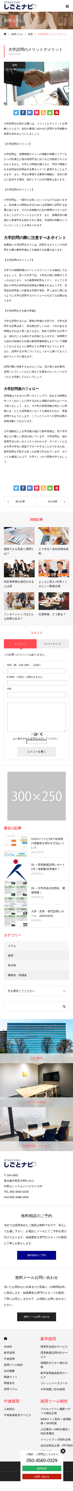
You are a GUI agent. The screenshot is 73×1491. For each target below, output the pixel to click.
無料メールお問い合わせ (36, 1316)
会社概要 (9, 1370)
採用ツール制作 (13, 1364)
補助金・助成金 (17, 975)
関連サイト (11, 1376)
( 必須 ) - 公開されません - (25, 677)
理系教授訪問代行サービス (54, 1354)
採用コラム (11, 1389)
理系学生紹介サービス (54, 1346)
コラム (12, 945)
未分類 (12, 965)
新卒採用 (9, 1352)
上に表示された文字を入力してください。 (36, 738)
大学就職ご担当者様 (52, 1389)
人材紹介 (9, 1409)
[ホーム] (5, 34)
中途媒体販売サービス (17, 1415)
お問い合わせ (41, 1476)
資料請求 (42, 1468)
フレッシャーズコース (54, 1383)
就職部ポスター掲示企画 (54, 1365)
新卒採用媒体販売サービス (54, 1375)
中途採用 (9, 1358)
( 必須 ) (23, 665)
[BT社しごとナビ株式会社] (20, 6)
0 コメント (20, 644)
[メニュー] (67, 6)
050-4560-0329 (41, 1460)
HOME (5, 1338)
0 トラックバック (52, 644)
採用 (14, 65)
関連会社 (9, 1383)
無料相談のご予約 (36, 1255)
